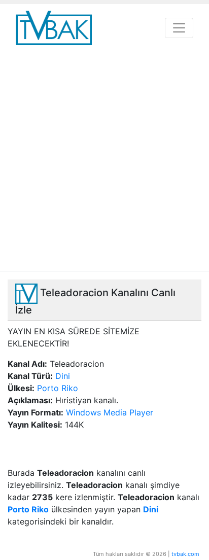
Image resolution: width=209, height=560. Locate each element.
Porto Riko (57, 388)
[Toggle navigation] (179, 28)
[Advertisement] (104, 161)
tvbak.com (185, 553)
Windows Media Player (109, 412)
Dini (62, 376)
